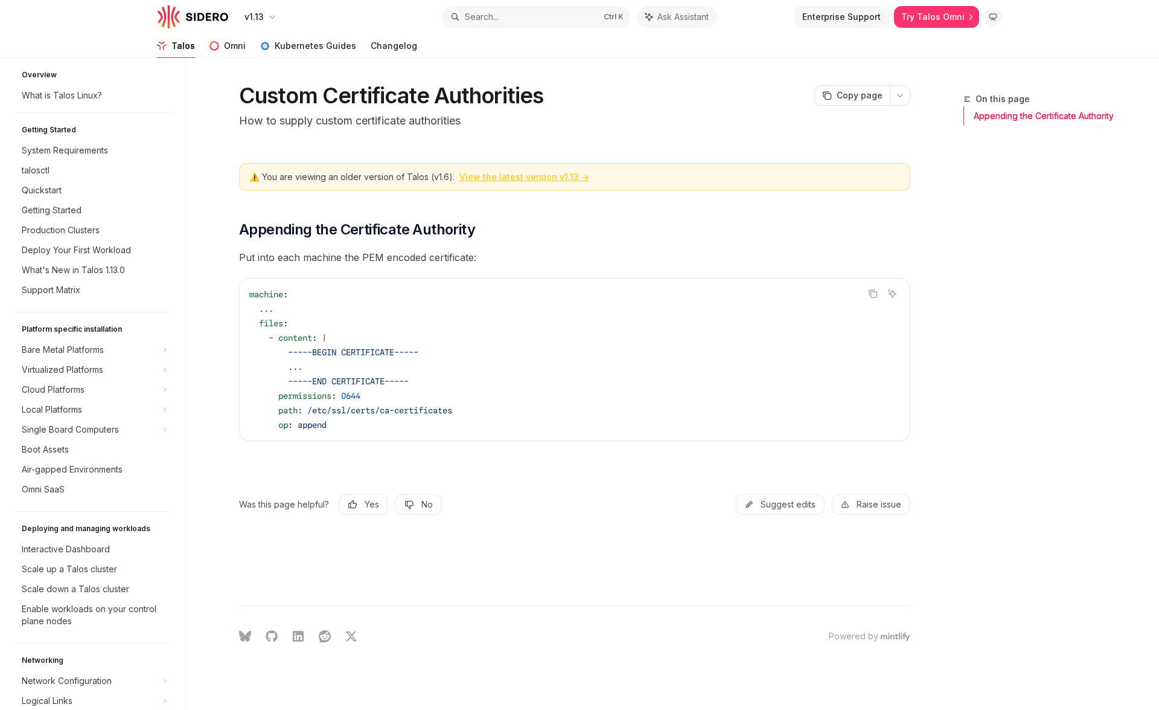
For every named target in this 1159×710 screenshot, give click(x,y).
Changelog (394, 45)
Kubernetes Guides (315, 45)
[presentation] (98, 384)
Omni (235, 45)
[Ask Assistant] (892, 294)
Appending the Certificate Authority (1044, 116)
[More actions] (900, 95)
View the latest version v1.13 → (524, 177)
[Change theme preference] (993, 17)
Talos (183, 45)
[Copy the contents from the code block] (873, 294)
